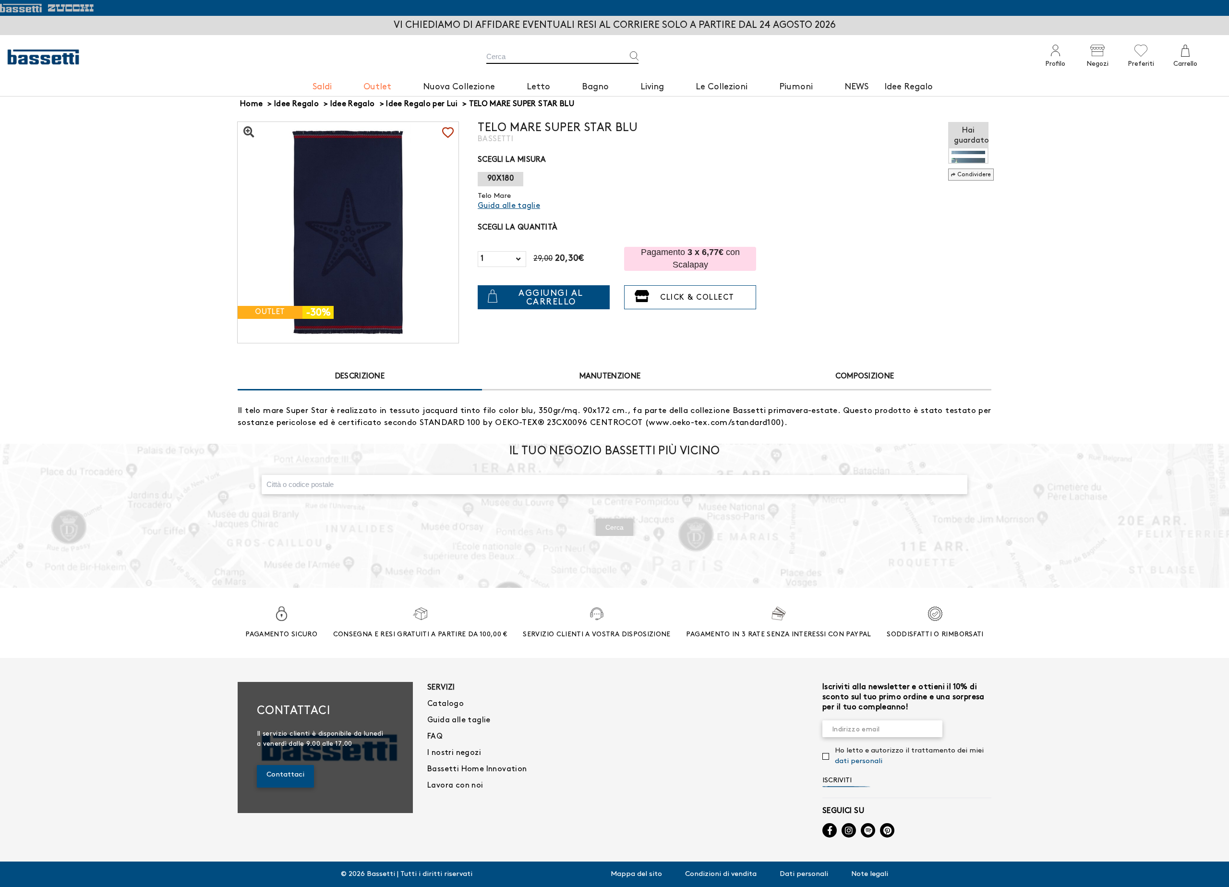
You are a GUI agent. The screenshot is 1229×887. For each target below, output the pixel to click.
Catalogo (445, 703)
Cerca (614, 527)
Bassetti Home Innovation (477, 769)
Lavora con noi (455, 785)
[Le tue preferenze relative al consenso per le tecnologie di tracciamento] (1212, 870)
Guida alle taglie (459, 720)
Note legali (869, 874)
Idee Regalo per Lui (422, 104)
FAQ (435, 736)
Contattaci (285, 774)
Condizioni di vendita (721, 874)
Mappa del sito (636, 874)
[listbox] (502, 259)
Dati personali (804, 874)
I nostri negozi (454, 752)
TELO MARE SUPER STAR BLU (521, 104)
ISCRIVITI (837, 780)
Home (251, 104)
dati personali (858, 761)
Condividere (974, 174)
